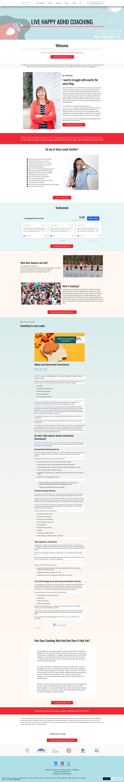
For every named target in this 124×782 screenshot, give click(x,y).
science (43, 375)
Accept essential (116, 778)
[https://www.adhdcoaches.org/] (69, 750)
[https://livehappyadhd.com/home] (25, 3)
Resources (58, 3)
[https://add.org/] (55, 750)
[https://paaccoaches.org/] (27, 750)
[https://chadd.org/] (83, 750)
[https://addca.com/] (41, 750)
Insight (66, 3)
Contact (74, 3)
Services (50, 3)
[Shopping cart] (80, 3)
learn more (68, 617)
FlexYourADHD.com (67, 108)
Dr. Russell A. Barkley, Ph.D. (48, 407)
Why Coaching (40, 3)
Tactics (41, 368)
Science (36, 368)
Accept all (106, 778)
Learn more (17, 779)
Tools (45, 368)
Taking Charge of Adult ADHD (45, 444)
